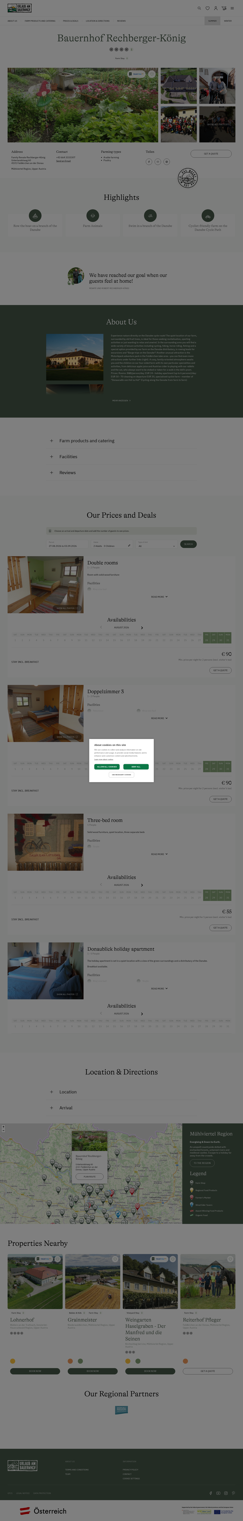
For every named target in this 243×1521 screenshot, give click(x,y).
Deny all (136, 767)
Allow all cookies (107, 767)
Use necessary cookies (121, 774)
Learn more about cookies (103, 759)
